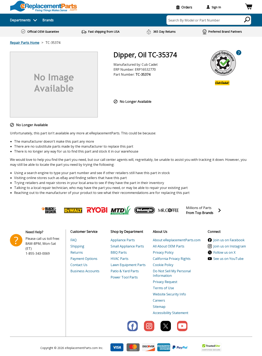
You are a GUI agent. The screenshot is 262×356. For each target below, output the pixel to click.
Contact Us (78, 265)
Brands (48, 20)
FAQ (73, 240)
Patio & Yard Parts (125, 271)
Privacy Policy (163, 252)
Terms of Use (163, 288)
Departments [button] (20, 20)
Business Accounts (84, 271)
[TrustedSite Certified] (211, 347)
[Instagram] (149, 326)
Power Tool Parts (124, 277)
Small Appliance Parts (127, 246)
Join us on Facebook (229, 240)
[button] (248, 7)
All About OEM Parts (168, 246)
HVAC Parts (119, 258)
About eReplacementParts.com (176, 240)
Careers (159, 300)
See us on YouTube (228, 258)
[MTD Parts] (120, 210)
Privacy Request (165, 282)
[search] (247, 19)
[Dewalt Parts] (73, 210)
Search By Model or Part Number (194, 20)
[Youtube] (182, 326)
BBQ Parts (119, 252)
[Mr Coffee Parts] (168, 210)
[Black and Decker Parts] (49, 210)
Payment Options (83, 258)
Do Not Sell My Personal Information (172, 273)
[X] (166, 326)
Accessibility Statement (170, 313)
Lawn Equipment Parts (128, 265)
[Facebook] (132, 326)
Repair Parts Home (24, 42)
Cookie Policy (163, 265)
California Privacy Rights (172, 258)
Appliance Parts (123, 240)
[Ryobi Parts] (97, 210)
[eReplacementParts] (43, 6)
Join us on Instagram (229, 246)
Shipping (77, 246)
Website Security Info (169, 294)
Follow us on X (224, 252)
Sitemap (159, 306)
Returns (76, 252)
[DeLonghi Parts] (144, 210)
